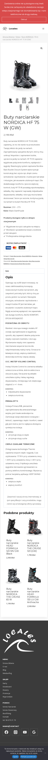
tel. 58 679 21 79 (9, 720)
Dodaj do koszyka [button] (13, 564)
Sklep (40, 256)
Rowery (6, 690)
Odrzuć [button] (24, 19)
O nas (5, 666)
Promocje (6, 693)
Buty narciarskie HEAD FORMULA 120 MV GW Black (12, 547)
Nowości (35, 256)
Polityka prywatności (28, 757)
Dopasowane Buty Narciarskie (20, 264)
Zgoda (15, 757)
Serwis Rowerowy (10, 710)
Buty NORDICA (26, 256)
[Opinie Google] (34, 732)
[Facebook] (6, 732)
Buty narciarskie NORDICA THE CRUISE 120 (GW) (34, 545)
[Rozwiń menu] (43, 28)
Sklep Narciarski (9, 259)
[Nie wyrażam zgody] (45, 753)
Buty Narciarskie (15, 256)
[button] (42, 48)
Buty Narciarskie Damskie (19, 261)
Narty (5, 683)
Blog (4, 670)
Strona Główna (8, 663)
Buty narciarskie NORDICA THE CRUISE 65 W (13, 594)
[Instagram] (15, 732)
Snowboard (7, 686)
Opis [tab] (7, 271)
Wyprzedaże (7, 697)
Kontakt (6, 717)
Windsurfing (7, 673)
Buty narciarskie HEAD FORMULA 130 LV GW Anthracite (33, 596)
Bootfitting (7, 713)
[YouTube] (24, 732)
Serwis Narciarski (9, 707)
